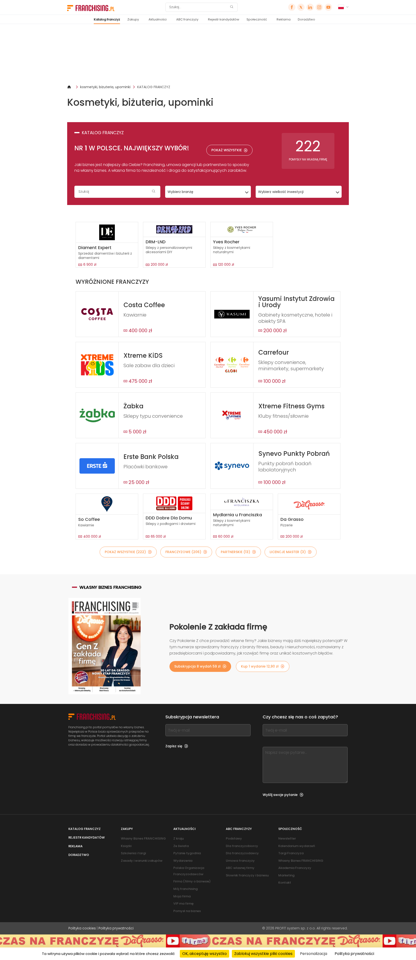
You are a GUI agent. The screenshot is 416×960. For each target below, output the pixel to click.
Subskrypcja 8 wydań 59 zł (197, 666)
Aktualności (158, 19)
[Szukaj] (231, 7)
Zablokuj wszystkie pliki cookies (263, 953)
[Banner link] (208, 54)
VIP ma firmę (183, 903)
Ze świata (181, 846)
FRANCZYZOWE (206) (183, 552)
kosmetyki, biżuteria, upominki (105, 87)
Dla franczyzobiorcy (242, 846)
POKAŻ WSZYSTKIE (226, 150)
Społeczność (257, 19)
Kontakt (284, 882)
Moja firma (182, 896)
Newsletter (287, 838)
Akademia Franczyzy (294, 868)
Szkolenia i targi (133, 853)
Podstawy (234, 838)
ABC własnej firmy (240, 868)
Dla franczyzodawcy (242, 853)
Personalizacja (313, 953)
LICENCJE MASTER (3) (288, 552)
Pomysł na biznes (187, 911)
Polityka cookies (82, 928)
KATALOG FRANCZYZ (153, 87)
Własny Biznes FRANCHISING (143, 838)
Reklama (284, 19)
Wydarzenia (182, 860)
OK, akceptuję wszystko (204, 953)
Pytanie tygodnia (187, 853)
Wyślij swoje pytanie (280, 794)
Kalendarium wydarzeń (296, 846)
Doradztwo (306, 19)
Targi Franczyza (291, 853)
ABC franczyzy (187, 19)
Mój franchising (185, 889)
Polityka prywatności (116, 928)
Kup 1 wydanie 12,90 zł (260, 666)
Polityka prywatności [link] (354, 953)
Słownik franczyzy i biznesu (247, 875)
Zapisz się (173, 746)
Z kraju (178, 838)
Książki (126, 846)
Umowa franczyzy (240, 860)
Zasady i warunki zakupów (141, 860)
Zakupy (133, 19)
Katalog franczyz (107, 19)
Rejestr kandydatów (223, 19)
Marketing (286, 875)
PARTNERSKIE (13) (235, 552)
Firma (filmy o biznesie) (192, 881)
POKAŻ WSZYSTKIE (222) (125, 552)
